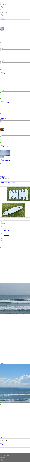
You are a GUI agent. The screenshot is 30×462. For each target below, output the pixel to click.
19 (1, 444)
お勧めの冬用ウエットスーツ (5, 73)
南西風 (2, 363)
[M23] (13, 216)
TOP (1, 5)
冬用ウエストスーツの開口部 (5, 102)
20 (2, 444)
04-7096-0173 (3, 177)
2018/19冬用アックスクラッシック (5, 146)
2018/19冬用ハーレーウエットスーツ (6, 160)
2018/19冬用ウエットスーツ (4, 118)
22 (3, 444)
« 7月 (0, 446)
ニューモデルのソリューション (7, 237)
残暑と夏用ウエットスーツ (6, 230)
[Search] (6, 12)
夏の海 (4, 242)
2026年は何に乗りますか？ (6, 235)
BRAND (2, 6)
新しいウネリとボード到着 (6, 225)
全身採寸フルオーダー (4, 31)
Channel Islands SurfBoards (4, 8)
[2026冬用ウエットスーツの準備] (11, 182)
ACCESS (2, 7)
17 (0, 444)
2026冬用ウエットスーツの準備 (4, 182)
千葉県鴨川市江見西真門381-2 (3, 176)
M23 (1, 216)
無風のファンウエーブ (6, 223)
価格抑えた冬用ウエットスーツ (5, 60)
